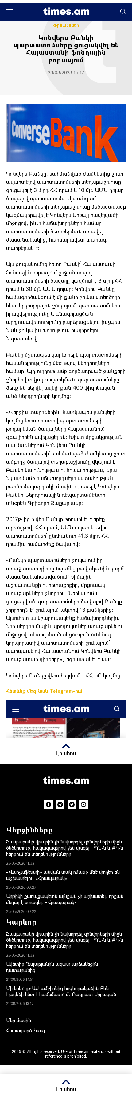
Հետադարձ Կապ (25, 1030)
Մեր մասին (18, 1020)
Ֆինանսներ (66, 25)
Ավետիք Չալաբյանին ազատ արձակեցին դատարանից (52, 967)
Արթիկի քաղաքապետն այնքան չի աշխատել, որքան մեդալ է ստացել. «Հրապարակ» (64, 899)
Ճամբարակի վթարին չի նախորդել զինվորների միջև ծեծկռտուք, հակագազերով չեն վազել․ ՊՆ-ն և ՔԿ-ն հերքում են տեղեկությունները (64, 847)
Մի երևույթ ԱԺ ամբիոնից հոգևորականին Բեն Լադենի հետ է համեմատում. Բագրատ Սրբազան (61, 991)
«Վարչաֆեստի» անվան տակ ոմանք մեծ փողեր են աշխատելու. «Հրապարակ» (63, 875)
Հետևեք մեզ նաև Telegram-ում (44, 690)
